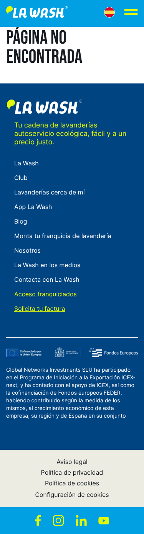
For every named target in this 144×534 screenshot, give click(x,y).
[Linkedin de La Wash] (81, 520)
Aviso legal (72, 461)
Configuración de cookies (72, 494)
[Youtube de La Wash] (103, 520)
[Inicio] (37, 13)
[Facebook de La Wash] (38, 520)
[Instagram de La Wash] (58, 520)
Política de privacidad (72, 472)
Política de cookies (72, 483)
